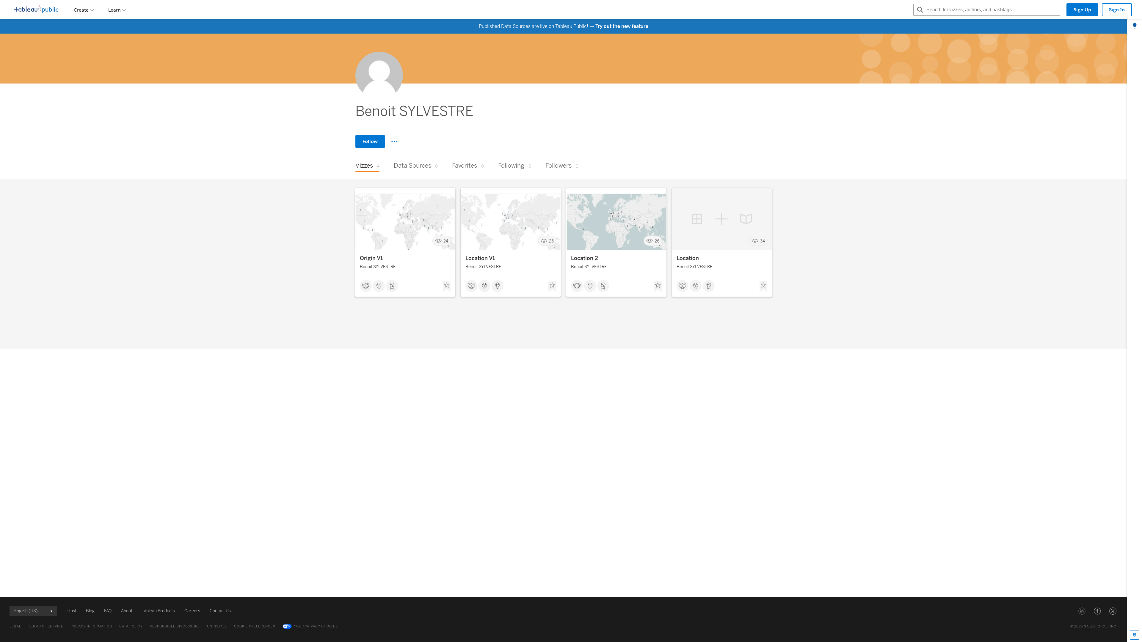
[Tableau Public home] (36, 10)
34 (762, 240)
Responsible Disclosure (175, 626)
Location (688, 258)
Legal (15, 626)
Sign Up (1082, 10)
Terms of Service (45, 626)
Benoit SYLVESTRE (378, 266)
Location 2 (584, 258)
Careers (192, 610)
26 (657, 240)
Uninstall (217, 626)
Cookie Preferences (254, 626)
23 (551, 240)
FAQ (108, 610)
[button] (1082, 611)
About (126, 610)
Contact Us (220, 610)
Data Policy (131, 626)
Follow (370, 141)
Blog (90, 610)
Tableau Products (158, 610)
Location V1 (480, 258)
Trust (71, 610)
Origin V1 (371, 258)
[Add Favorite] (447, 286)
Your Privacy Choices (316, 626)
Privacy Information (91, 626)
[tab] (1134, 26)
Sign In (1117, 10)
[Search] (919, 9)
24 (445, 240)
